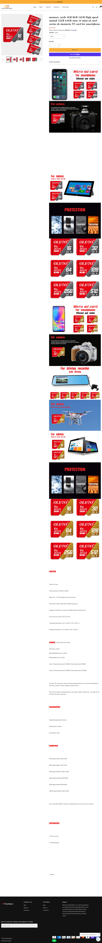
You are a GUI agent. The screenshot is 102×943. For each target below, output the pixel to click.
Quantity (51, 41)
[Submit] (35, 925)
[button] (41, 7)
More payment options (75, 57)
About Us (26, 907)
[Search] (93, 7)
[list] (22, 34)
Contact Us (26, 910)
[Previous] (2, 59)
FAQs (25, 905)
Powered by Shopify (6, 940)
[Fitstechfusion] (6, 7)
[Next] (41, 59)
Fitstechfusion (8, 938)
